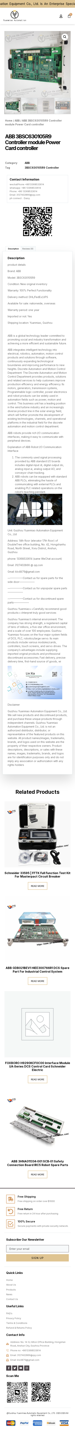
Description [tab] (13, 249)
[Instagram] (26, 1368)
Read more (37, 885)
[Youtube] (20, 1368)
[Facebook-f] (8, 1368)
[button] (50, 16)
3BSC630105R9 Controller (42, 167)
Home (8, 120)
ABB (17, 120)
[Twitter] (14, 1368)
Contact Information (24, 179)
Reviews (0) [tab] (27, 249)
